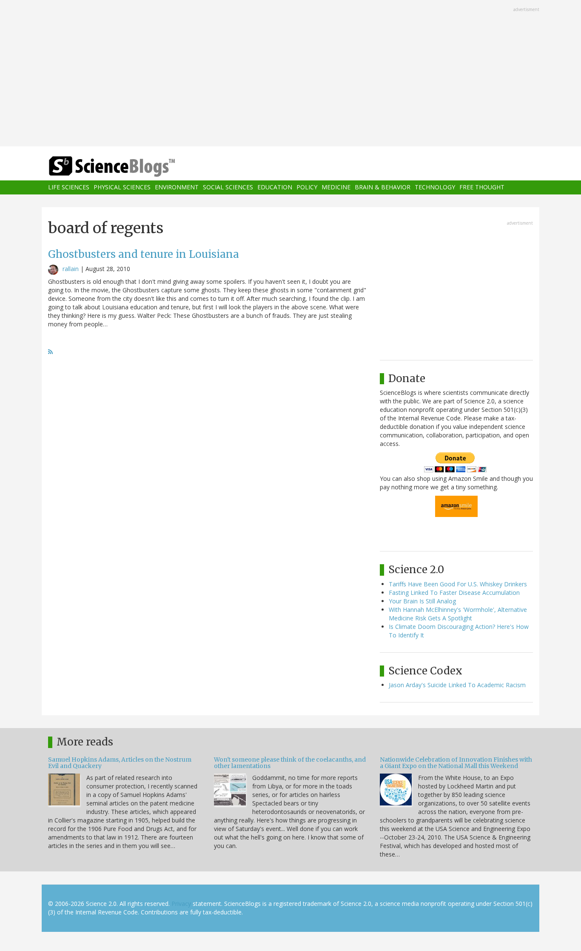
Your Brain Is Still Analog (422, 601)
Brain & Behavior (382, 187)
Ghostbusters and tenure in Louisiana (143, 254)
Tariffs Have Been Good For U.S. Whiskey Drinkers (458, 584)
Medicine (336, 187)
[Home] (129, 166)
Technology (435, 187)
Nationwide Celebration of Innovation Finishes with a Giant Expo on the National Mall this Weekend (456, 763)
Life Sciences (68, 187)
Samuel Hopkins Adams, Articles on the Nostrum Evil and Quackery (119, 763)
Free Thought (481, 187)
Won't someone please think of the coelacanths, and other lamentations (290, 763)
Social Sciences (228, 187)
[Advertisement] (290, 74)
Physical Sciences (122, 187)
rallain (71, 269)
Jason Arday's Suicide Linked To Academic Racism (457, 685)
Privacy (181, 904)
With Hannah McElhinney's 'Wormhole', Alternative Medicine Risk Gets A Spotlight (458, 613)
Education (274, 187)
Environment (177, 187)
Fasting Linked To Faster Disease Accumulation (454, 592)
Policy (306, 187)
